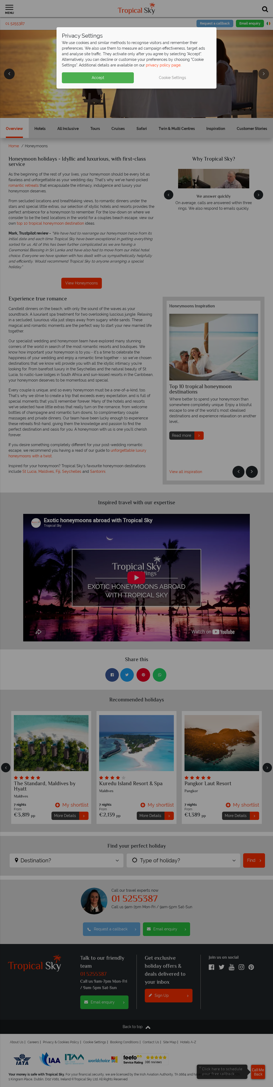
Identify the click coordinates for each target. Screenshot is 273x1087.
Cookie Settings (172, 78)
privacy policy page (163, 65)
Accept (98, 78)
